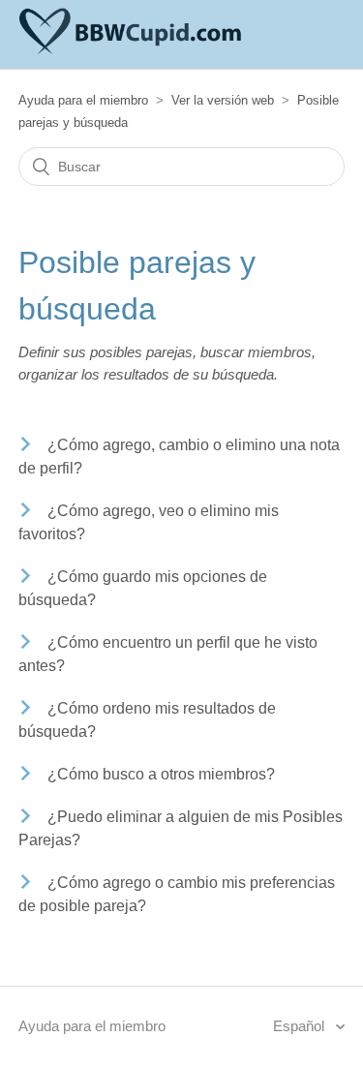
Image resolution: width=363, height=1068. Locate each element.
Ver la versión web (222, 100)
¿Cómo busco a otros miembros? (161, 774)
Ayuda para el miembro (83, 100)
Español (300, 1026)
